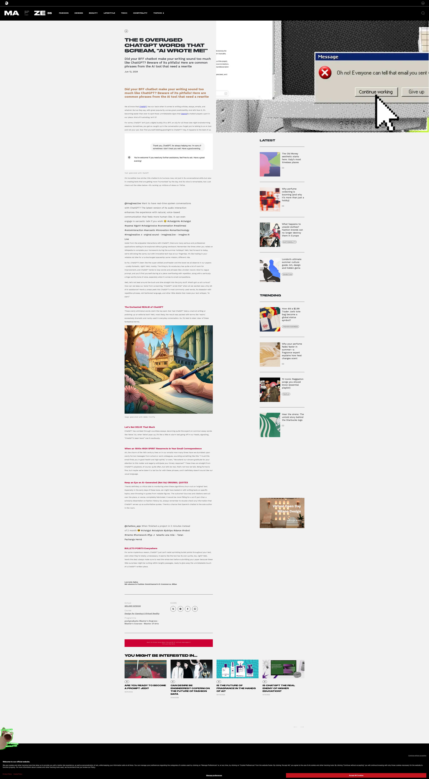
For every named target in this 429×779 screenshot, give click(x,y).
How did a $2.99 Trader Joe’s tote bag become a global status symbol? (291, 314)
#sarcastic (149, 230)
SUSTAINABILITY (289, 242)
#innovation (162, 230)
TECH (124, 13)
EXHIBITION (287, 274)
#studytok (157, 530)
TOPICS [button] (157, 13)
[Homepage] (6, 3)
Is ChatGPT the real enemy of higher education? (279, 688)
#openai (129, 225)
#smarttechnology (179, 230)
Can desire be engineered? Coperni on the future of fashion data (190, 689)
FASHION (63, 13)
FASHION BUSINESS (290, 326)
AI (126, 31)
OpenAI (184, 114)
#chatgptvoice (149, 225)
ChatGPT (143, 107)
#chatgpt (186, 221)
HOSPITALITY (140, 13)
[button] (423, 13)
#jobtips (168, 530)
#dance (177, 530)
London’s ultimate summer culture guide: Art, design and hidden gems (291, 263)
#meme (129, 535)
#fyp (149, 535)
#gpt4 (137, 225)
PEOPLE (286, 394)
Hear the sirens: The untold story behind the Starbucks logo (293, 417)
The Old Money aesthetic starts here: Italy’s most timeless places (291, 158)
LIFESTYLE (109, 13)
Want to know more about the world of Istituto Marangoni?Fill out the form (169, 643)
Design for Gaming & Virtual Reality (142, 613)
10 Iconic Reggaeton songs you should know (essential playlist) (292, 383)
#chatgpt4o (173, 221)
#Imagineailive (132, 234)
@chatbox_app (133, 526)
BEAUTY (93, 13)
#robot (186, 530)
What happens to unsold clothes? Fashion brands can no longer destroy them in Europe (292, 230)
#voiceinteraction (134, 230)
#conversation (165, 225)
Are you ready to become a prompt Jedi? (145, 686)
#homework (140, 535)
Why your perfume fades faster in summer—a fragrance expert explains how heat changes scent (292, 351)
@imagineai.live (133, 203)
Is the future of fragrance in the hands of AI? (236, 688)
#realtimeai (180, 225)
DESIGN (79, 13)
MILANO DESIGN (133, 606)
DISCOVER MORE (294, 520)
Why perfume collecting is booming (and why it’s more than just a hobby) (293, 194)
